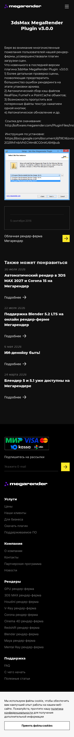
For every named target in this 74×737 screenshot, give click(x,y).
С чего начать (14, 672)
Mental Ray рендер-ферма (24, 647)
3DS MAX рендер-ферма (22, 595)
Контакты (11, 557)
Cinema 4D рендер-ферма (23, 621)
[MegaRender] (22, 6)
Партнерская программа (22, 564)
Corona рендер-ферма (21, 615)
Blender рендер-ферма (21, 634)
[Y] (65, 467)
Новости (10, 570)
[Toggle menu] (67, 6)
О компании (13, 551)
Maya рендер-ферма (19, 640)
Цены (8, 506)
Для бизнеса (13, 519)
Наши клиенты (15, 513)
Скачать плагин (16, 526)
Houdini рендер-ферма (21, 602)
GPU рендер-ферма (19, 589)
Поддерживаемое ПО (20, 532)
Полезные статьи (17, 678)
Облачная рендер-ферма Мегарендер (23, 238)
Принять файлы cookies (37, 725)
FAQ (7, 665)
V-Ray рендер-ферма (20, 608)
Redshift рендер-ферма (22, 627)
